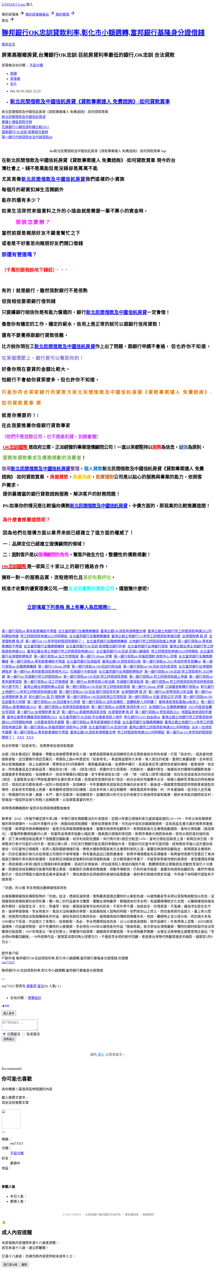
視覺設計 (34, 998)
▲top (5, 1005)
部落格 (15, 79)
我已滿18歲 (10, 1264)
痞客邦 (31, 986)
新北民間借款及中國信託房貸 (24, 117)
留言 (40, 986)
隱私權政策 (132, 1214)
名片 (13, 84)
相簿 (13, 73)
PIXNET (76, 1214)
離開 (24, 1264)
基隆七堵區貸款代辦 (17, 122)
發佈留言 (8, 1039)
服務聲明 (148, 1214)
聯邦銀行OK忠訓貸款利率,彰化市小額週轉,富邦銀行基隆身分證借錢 (103, 32)
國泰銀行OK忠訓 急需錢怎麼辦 (25, 132)
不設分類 (36, 65)
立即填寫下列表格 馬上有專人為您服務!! (72, 607)
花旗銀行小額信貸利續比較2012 (25, 127)
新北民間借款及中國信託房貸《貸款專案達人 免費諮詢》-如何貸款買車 (90, 101)
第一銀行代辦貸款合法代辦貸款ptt (27, 137)
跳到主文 (8, 44)
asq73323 (8, 962)
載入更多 (8, 1013)
